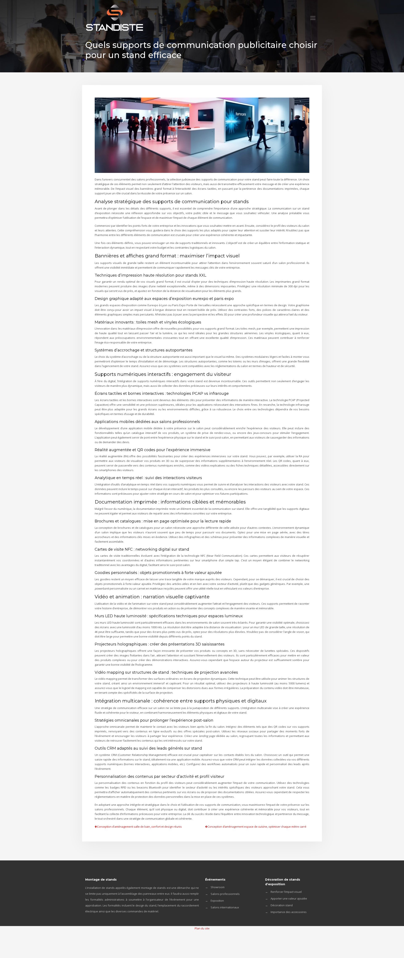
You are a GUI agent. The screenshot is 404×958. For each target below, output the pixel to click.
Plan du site (202, 928)
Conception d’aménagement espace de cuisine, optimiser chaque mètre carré (256, 826)
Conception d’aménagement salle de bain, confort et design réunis (139, 826)
